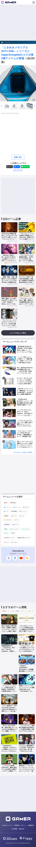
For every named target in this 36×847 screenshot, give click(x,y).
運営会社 (21, 829)
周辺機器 (14, 511)
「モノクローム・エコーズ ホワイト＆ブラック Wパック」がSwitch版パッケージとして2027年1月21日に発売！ (9, 323)
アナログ (26, 507)
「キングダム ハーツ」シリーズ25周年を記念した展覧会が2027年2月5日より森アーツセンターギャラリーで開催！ (26, 629)
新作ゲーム (6, 611)
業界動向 (7, 524)
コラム (7, 533)
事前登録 (13, 503)
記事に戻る (18, 157)
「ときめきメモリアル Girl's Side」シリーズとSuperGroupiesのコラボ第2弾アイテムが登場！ (17, 53)
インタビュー (26, 529)
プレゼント (15, 542)
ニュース (7, 42)
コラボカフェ (8, 520)
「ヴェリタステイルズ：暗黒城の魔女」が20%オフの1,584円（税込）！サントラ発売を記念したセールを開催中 (26, 258)
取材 (6, 529)
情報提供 (31, 825)
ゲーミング (24, 511)
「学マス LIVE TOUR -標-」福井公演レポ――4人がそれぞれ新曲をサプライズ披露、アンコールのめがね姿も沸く (9, 729)
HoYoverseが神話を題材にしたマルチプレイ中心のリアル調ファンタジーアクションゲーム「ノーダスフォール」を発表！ (9, 238)
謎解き (7, 516)
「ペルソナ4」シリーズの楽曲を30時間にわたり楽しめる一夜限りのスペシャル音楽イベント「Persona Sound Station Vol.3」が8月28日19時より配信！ (26, 239)
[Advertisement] (18, 23)
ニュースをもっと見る (18, 333)
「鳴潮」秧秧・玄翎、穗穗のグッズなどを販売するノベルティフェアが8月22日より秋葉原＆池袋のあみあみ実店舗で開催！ (9, 281)
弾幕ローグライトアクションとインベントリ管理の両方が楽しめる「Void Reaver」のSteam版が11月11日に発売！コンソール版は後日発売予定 (26, 691)
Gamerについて (7, 825)
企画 (13, 533)
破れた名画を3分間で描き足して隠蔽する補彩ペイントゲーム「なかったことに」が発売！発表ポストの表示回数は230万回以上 (9, 630)
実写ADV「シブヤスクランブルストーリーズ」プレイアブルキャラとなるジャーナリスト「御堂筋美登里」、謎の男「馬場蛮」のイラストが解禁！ (26, 771)
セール (7, 542)
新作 (6, 503)
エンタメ (14, 516)
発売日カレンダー (10, 537)
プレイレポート (15, 529)
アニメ (17, 520)
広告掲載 (14, 829)
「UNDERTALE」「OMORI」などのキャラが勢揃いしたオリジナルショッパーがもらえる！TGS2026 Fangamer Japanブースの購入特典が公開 (9, 751)
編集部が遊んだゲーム (24, 537)
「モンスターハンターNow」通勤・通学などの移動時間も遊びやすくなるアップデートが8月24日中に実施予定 (26, 302)
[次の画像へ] (18, 83)
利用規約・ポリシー (20, 825)
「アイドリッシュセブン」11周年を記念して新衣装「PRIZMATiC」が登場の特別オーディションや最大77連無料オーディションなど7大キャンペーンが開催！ (9, 691)
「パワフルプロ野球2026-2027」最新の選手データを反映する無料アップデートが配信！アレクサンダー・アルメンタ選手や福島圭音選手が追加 (9, 771)
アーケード (18, 507)
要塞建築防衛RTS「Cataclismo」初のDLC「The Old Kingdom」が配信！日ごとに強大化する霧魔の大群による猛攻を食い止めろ (9, 651)
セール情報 (16, 611)
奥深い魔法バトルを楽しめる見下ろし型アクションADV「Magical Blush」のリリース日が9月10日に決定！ (9, 302)
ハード (7, 511)
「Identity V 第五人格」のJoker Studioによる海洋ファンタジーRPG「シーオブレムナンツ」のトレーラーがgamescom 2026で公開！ (9, 260)
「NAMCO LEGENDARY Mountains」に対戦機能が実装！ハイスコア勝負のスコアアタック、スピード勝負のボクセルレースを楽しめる (26, 671)
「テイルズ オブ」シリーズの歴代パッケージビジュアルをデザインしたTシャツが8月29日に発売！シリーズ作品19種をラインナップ (26, 650)
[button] (1, 106)
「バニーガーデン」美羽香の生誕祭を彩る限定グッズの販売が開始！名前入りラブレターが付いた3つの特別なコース (26, 729)
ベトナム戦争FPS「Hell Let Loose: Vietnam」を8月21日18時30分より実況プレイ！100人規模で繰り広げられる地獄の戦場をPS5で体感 (9, 710)
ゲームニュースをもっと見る (23, 452)
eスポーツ (16, 524)
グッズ (22, 516)
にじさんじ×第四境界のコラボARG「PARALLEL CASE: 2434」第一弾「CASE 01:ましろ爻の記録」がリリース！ (26, 749)
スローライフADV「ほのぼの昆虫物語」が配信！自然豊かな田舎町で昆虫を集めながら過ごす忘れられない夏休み (26, 280)
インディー (8, 507)
